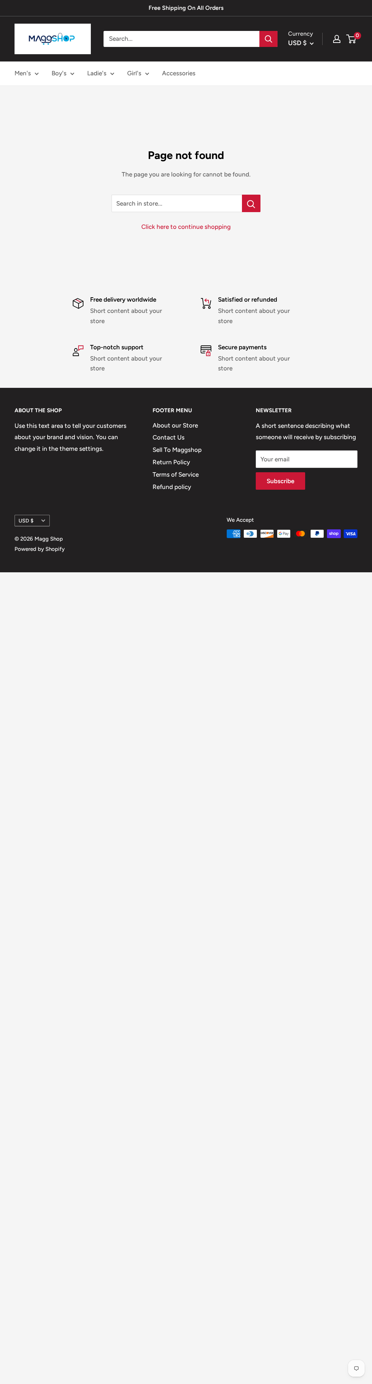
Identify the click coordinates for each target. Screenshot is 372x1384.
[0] (351, 39)
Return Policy (171, 462)
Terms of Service (176, 474)
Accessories (178, 73)
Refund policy (172, 486)
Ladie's (96, 73)
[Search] (268, 39)
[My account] (336, 39)
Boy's (59, 73)
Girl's (134, 73)
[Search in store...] (251, 203)
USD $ (26, 520)
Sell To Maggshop (177, 449)
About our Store (175, 425)
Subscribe (280, 481)
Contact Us (169, 437)
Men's (23, 73)
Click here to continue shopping (186, 226)
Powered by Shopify (40, 549)
